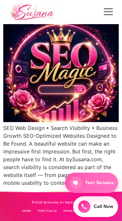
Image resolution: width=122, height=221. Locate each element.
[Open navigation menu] (108, 11)
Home (26, 211)
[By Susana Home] (33, 12)
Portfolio (47, 211)
